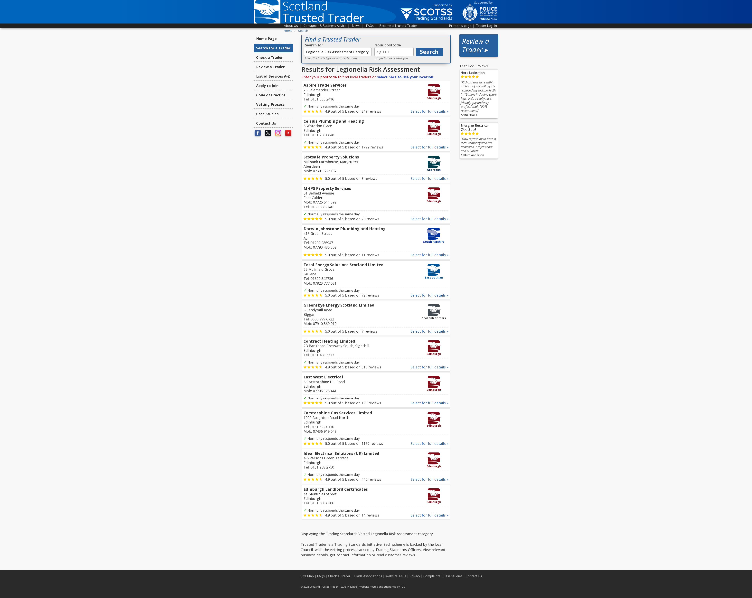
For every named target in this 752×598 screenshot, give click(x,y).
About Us (291, 26)
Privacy (414, 576)
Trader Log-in (486, 26)
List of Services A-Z (273, 76)
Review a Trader (270, 66)
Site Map (307, 576)
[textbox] (337, 52)
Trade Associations (368, 576)
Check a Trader (269, 57)
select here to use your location (405, 77)
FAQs (370, 26)
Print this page (460, 26)
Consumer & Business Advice (325, 26)
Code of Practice (271, 95)
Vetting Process (270, 104)
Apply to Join (267, 85)
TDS (402, 586)
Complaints (431, 576)
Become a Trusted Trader (398, 26)
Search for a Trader (273, 48)
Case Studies (267, 113)
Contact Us (266, 123)
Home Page (266, 38)
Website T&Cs (395, 576)
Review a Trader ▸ (475, 45)
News (356, 26)
